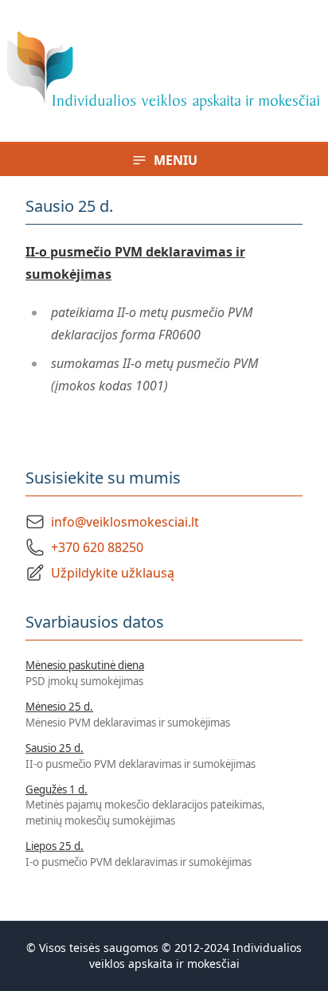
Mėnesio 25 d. (59, 706)
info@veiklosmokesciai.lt (125, 522)
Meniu (175, 160)
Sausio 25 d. (54, 748)
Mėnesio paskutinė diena (84, 665)
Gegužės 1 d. (56, 789)
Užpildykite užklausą (112, 573)
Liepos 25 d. (54, 846)
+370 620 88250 (97, 547)
